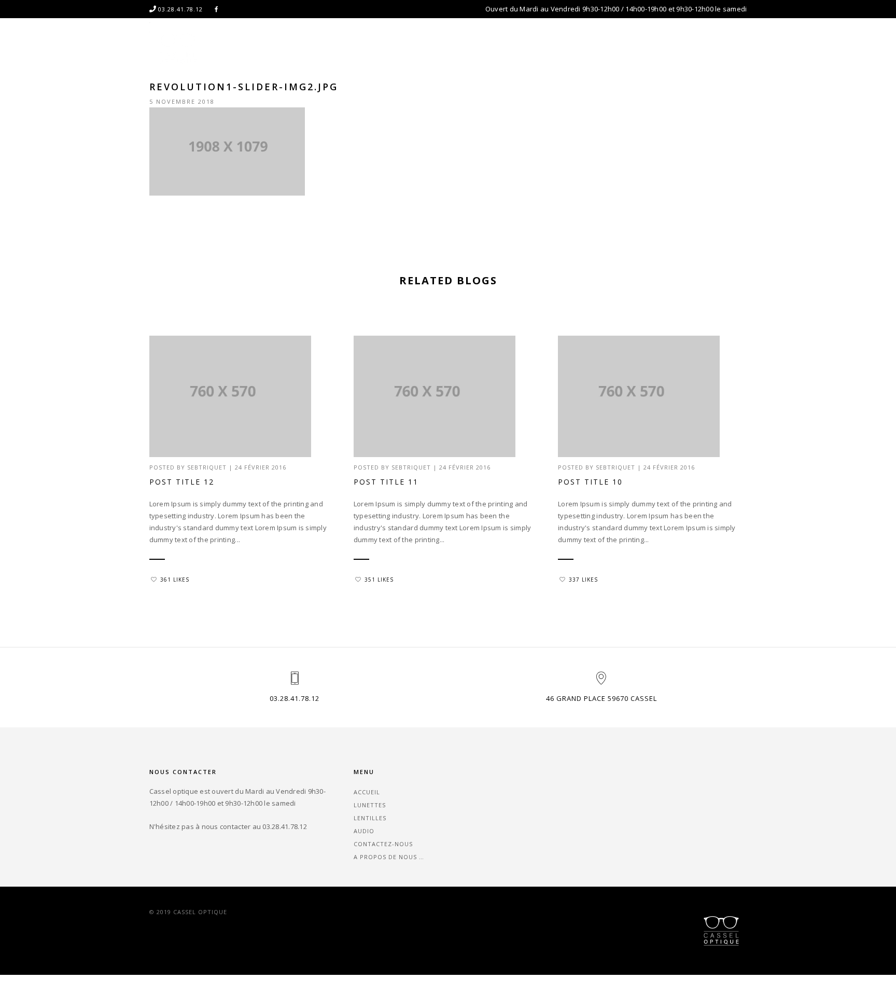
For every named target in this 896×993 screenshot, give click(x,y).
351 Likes (379, 579)
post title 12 (181, 482)
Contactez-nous (624, 49)
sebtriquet (207, 467)
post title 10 (590, 482)
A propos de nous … (711, 49)
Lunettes (460, 49)
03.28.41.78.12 (294, 698)
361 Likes (174, 579)
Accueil (409, 49)
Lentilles (514, 49)
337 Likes (583, 579)
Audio (562, 49)
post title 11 (386, 482)
